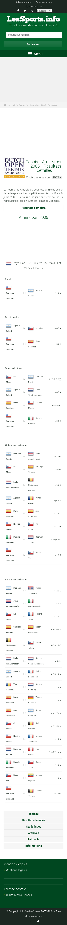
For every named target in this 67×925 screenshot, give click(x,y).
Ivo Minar (40, 328)
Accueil (11, 105)
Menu (38, 53)
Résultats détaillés (33, 820)
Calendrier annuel (44, 2)
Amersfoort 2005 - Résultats (43, 105)
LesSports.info (33, 19)
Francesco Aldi (34, 606)
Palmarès (34, 839)
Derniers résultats (34, 6)
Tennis (22, 105)
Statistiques (33, 827)
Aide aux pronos (23, 2)
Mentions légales (16, 870)
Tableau (34, 814)
